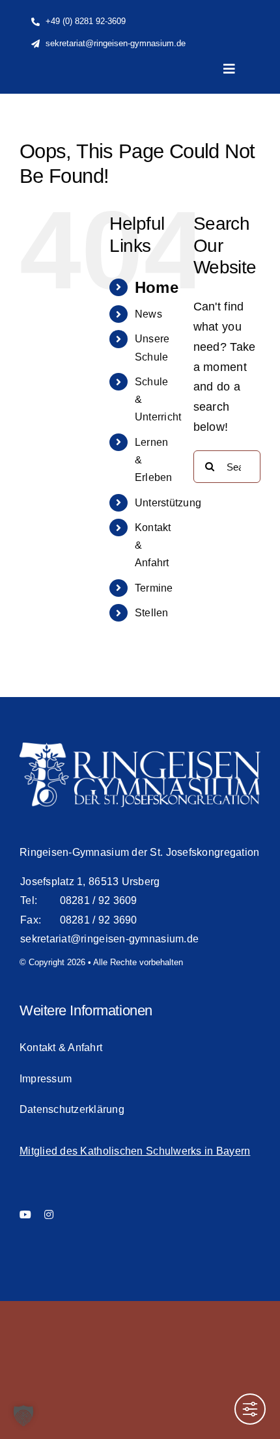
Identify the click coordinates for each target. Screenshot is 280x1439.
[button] (23, 1415)
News (148, 314)
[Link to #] (236, 120)
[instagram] (48, 1214)
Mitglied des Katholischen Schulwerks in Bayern (135, 1151)
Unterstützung (168, 502)
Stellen (152, 612)
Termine (154, 588)
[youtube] (25, 1214)
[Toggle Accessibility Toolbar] (250, 1409)
